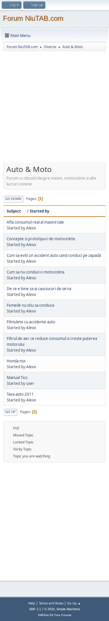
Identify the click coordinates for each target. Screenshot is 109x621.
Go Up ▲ (74, 603)
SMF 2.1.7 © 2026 (42, 609)
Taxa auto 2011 (20, 394)
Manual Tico (17, 377)
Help (31, 603)
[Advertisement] (54, 107)
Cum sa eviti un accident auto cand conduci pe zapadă (54, 255)
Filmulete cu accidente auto (31, 321)
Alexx (31, 228)
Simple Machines (68, 609)
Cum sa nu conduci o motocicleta (35, 272)
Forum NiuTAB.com (33, 18)
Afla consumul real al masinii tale (35, 222)
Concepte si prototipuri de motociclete (41, 238)
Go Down (13, 199)
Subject (14, 211)
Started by (39, 211)
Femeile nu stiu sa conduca (30, 305)
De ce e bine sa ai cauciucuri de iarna (39, 288)
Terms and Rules (51, 603)
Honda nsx (16, 361)
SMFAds (43, 615)
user (30, 383)
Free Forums (62, 615)
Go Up (10, 412)
